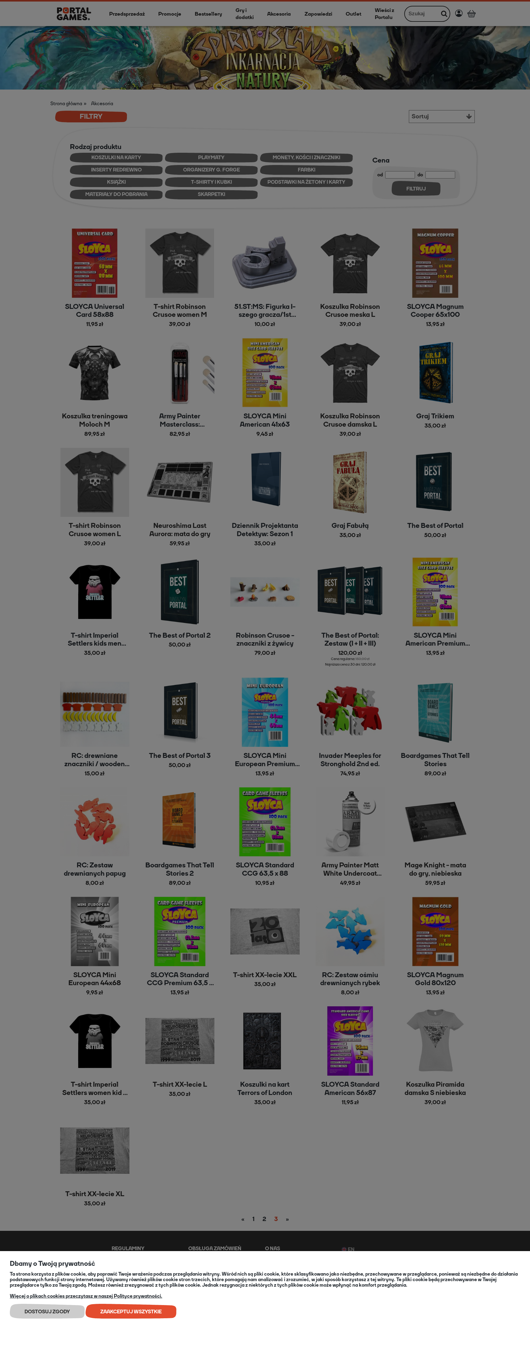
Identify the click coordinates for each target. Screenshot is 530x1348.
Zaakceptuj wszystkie (131, 1311)
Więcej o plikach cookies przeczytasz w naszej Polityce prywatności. (86, 1296)
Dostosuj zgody (47, 1311)
